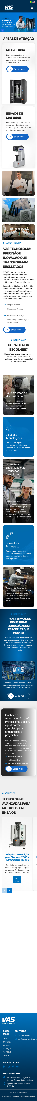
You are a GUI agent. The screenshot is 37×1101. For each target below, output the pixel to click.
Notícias (7, 1052)
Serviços (7, 1049)
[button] (31, 8)
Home (5, 1039)
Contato (7, 1055)
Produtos (7, 1045)
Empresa (7, 1042)
